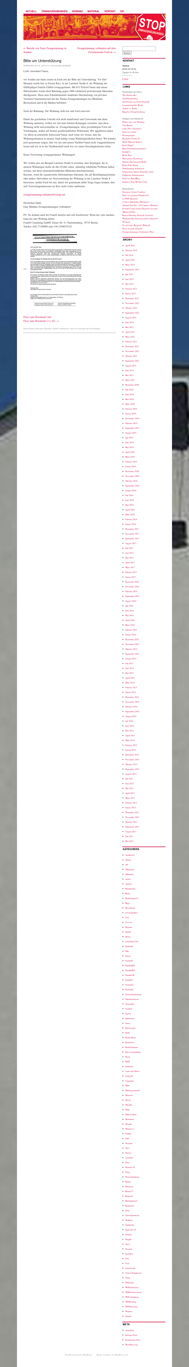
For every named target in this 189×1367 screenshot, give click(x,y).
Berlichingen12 (131, 898)
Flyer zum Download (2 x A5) (39, 321)
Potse (127, 1172)
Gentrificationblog (130, 98)
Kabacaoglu (130, 1027)
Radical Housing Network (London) (137, 215)
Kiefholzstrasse (131, 1047)
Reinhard (129, 1196)
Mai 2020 (129, 399)
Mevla (128, 1100)
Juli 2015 (129, 663)
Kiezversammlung (133, 1052)
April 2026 (130, 245)
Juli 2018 (129, 495)
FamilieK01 (130, 965)
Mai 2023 (129, 283)
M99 (127, 1085)
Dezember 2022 (132, 298)
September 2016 (132, 596)
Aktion (128, 859)
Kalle (127, 1032)
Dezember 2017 (132, 528)
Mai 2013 (129, 788)
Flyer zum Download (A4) (37, 317)
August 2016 (130, 601)
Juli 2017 (129, 548)
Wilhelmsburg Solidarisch (133, 168)
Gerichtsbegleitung (133, 994)
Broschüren (130, 907)
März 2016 (130, 625)
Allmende (129, 874)
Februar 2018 (131, 519)
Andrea (128, 883)
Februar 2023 (131, 288)
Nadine (128, 1133)
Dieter (127, 936)
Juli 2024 (129, 255)
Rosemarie (129, 1205)
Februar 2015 (131, 687)
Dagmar (128, 927)
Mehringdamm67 (132, 1090)
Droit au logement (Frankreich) (135, 195)
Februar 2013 (131, 802)
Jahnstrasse (130, 1018)
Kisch (127, 1056)
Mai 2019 (129, 447)
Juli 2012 (129, 836)
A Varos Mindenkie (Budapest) (135, 201)
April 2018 (130, 509)
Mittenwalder (131, 1114)
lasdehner (129, 1066)
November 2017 (132, 533)
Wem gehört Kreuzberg (132, 158)
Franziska (129, 984)
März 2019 (130, 456)
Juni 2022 (129, 322)
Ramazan (129, 1186)
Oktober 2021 (131, 356)
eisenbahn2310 (131, 941)
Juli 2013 (129, 778)
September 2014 (132, 711)
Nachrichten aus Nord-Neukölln (136, 101)
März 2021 (130, 380)
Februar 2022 (131, 341)
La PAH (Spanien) (130, 198)
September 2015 (132, 653)
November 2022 (132, 303)
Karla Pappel (127, 145)
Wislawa (128, 1311)
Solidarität (129, 1224)
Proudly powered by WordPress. (78, 1354)
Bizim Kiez (127, 155)
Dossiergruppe (128, 135)
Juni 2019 (129, 442)
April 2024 (130, 259)
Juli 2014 (129, 721)
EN (122, 11)
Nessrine (129, 1143)
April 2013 (130, 793)
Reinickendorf (131, 1200)
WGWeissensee (131, 1306)
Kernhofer (129, 1042)
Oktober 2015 (131, 649)
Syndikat (129, 1253)
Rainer (128, 1181)
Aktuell (31, 11)
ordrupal (129, 1157)
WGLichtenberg (132, 1296)
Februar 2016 (131, 629)
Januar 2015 (130, 692)
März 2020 (130, 404)
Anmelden (129, 1330)
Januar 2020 (130, 413)
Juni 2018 (129, 500)
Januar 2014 (130, 749)
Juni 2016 (129, 610)
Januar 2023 (130, 293)
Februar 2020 (131, 408)
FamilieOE (129, 975)
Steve (127, 1244)
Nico (127, 1148)
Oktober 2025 (131, 250)
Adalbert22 (130, 855)
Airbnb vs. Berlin (129, 108)
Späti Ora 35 (130, 1229)
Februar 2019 (131, 461)
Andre (128, 879)
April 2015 (130, 677)
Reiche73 (129, 1191)
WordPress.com (121, 1354)
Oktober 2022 (131, 308)
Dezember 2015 (132, 639)
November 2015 (132, 644)
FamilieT (129, 979)
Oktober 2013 (131, 764)
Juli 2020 (129, 389)
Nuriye (128, 1152)
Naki (127, 1138)
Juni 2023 (129, 279)
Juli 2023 (129, 274)
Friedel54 (129, 989)
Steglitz (128, 1239)
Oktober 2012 (131, 821)
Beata (127, 893)
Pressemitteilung (132, 1176)
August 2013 (130, 773)
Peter (127, 1162)
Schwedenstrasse (132, 1215)
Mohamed (129, 1119)
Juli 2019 (129, 437)
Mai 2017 (129, 557)
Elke (127, 951)
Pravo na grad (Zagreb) (132, 228)
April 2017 (130, 562)
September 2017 (132, 538)
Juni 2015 (129, 668)
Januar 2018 (130, 524)
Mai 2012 (129, 841)
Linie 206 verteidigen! (132, 128)
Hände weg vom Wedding (133, 121)
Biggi (127, 903)
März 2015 (130, 682)
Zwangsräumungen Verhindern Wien (138, 231)
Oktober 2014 (131, 706)
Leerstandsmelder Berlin (132, 105)
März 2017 (130, 567)
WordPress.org (131, 1344)
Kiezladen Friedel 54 (131, 138)
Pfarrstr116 (130, 1167)
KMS (127, 1061)
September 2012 (132, 826)
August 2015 (130, 658)
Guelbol (56, 328)
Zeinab (128, 1316)
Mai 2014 (129, 730)
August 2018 (130, 490)
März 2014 (130, 740)
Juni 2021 (129, 370)
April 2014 (130, 735)
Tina (127, 1258)
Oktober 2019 (131, 423)
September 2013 (132, 769)
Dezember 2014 (132, 697)
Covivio (128, 922)
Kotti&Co (126, 151)
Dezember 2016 (132, 581)
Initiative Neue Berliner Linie (134, 181)
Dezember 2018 (132, 471)
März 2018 (130, 514)
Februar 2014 (131, 745)
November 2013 (132, 759)
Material (93, 11)
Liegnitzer (129, 1080)
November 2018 (132, 476)
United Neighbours (133, 1272)
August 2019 (130, 432)
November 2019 (132, 418)
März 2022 (130, 336)
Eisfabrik (129, 946)
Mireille (128, 1104)
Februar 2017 (131, 572)
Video (127, 1277)
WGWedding (130, 1301)
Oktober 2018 (131, 480)
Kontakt (110, 11)
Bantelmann (130, 888)
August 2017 (130, 543)
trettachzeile (130, 1268)
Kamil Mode (130, 1037)
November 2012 (132, 817)
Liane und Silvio (132, 1071)
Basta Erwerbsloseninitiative (134, 148)
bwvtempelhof (131, 912)
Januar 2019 (130, 466)
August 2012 (130, 831)
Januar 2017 (130, 577)
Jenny (127, 1023)
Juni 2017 (129, 552)
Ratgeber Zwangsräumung (133, 111)
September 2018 (132, 485)
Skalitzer (129, 1220)
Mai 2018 (129, 504)
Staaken (128, 1234)
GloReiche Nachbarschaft (133, 175)
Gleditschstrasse (132, 999)
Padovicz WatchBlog (131, 178)
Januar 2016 (130, 634)
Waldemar (129, 1282)
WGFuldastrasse (132, 1287)
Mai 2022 (129, 327)
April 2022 (130, 332)
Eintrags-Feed (131, 1335)
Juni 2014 (129, 725)
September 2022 (132, 312)
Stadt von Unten (129, 131)
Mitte (127, 1109)
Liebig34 (129, 1076)
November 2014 (132, 701)
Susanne (128, 1248)
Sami (127, 1210)
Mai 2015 (129, 673)
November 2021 (132, 351)
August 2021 (130, 365)
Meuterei (129, 1095)
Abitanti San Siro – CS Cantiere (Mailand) (140, 205)
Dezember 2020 (132, 384)
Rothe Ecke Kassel (130, 165)
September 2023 (132, 269)
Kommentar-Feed (132, 1339)
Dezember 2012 (132, 812)
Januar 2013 (130, 807)
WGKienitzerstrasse (133, 1292)
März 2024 (130, 264)
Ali (126, 864)
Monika (128, 1124)
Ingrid (128, 1013)
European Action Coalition (133, 191)
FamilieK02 (130, 970)
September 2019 (132, 428)
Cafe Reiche (127, 125)
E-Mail (125, 79)
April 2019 (130, 452)
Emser (128, 955)
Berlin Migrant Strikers (132, 141)
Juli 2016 (129, 605)
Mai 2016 (129, 615)
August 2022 (130, 317)
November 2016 (132, 586)
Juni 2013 (129, 783)
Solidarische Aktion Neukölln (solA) (138, 171)
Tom (127, 1263)
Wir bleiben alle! (129, 95)
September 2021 (132, 360)
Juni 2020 (129, 394)
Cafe (127, 917)
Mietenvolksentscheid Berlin (134, 161)
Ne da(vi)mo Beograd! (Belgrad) (136, 225)
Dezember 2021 (132, 346)
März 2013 (130, 797)
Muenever (129, 1128)
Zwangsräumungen (54, 11)
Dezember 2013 (132, 754)
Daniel (128, 931)
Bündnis (77, 11)
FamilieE (129, 960)
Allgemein (47, 328)
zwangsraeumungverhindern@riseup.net (44, 194)
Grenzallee (129, 1003)
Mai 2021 (129, 375)
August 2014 (130, 716)
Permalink (96, 328)
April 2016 (130, 620)
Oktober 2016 (131, 591)
